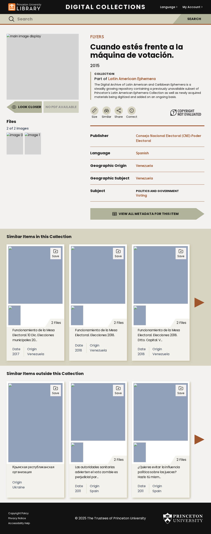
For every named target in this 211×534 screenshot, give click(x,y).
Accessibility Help (19, 523)
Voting (141, 195)
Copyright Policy (18, 513)
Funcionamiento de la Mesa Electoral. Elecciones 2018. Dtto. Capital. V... (159, 335)
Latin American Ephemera (132, 78)
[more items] (199, 303)
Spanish (142, 153)
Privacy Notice (17, 518)
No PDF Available (61, 107)
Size (94, 117)
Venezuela (144, 165)
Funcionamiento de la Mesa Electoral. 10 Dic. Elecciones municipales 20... (33, 335)
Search (194, 19)
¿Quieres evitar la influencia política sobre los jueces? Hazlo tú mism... (159, 472)
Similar (106, 117)
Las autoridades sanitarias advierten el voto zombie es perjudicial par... (96, 472)
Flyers (97, 37)
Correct (131, 117)
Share (119, 117)
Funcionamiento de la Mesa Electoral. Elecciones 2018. (96, 332)
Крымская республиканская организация (33, 469)
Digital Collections (106, 7)
